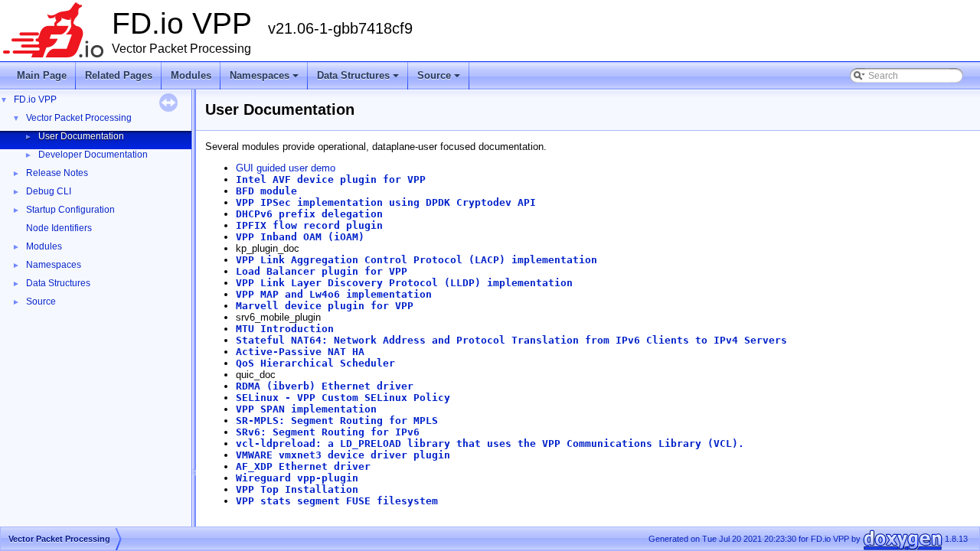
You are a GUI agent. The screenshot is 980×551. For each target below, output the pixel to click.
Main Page (42, 75)
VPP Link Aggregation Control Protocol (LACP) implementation (416, 260)
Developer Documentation (93, 154)
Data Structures (359, 80)
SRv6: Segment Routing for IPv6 (328, 432)
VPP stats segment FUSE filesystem (337, 501)
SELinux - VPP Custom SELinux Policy (343, 397)
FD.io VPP (35, 99)
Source (439, 80)
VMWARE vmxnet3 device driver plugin (343, 455)
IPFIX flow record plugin (309, 225)
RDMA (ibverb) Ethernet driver (324, 386)
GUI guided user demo (285, 168)
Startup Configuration (70, 209)
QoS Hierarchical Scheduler (315, 363)
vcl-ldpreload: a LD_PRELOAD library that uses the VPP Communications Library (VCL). (490, 443)
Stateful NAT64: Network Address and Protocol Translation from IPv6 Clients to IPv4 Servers (511, 340)
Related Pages (118, 75)
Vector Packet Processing (79, 117)
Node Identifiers (59, 228)
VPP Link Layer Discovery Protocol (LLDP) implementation (404, 283)
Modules (191, 75)
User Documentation (81, 136)
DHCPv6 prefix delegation (309, 214)
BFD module (266, 191)
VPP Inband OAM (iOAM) (300, 237)
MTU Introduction (285, 328)
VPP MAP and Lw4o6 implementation (334, 294)
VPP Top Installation (297, 489)
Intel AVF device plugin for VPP (331, 179)
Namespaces (265, 80)
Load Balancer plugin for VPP (321, 271)
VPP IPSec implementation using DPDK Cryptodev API (386, 202)
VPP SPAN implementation (306, 409)
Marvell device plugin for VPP (324, 305)
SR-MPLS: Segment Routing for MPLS (337, 420)
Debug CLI (48, 191)
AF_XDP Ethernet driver (303, 466)
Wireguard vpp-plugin (297, 478)
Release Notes (57, 173)
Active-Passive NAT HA (300, 351)
